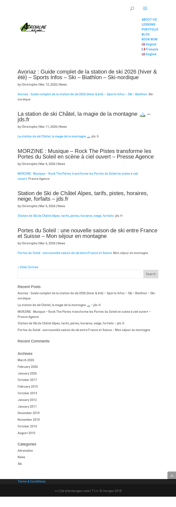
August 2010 (26, 433)
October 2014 (27, 393)
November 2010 (29, 419)
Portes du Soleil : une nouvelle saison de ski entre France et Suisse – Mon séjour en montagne (87, 233)
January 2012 (27, 400)
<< (56, 491)
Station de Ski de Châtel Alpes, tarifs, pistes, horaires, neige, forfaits (66, 215)
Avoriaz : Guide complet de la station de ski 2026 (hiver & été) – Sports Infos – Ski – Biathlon (82, 94)
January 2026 (27, 373)
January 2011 (27, 406)
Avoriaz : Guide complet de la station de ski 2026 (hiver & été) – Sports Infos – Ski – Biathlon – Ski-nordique (87, 74)
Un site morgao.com (75, 491)
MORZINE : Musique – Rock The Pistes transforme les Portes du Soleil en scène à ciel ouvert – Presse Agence (86, 154)
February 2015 (28, 386)
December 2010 (28, 413)
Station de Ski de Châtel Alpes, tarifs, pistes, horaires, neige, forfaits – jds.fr (83, 196)
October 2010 (27, 426)
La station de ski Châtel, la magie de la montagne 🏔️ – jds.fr (84, 117)
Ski (20, 463)
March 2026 (26, 360)
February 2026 (28, 366)
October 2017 (27, 380)
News (63, 84)
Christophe (29, 84)
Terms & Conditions (32, 481)
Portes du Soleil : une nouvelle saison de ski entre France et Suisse (65, 253)
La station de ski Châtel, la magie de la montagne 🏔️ (54, 136)
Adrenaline (25, 450)
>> (97, 491)
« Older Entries (28, 267)
